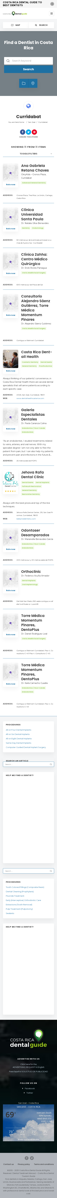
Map (17, 25)
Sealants (10, 913)
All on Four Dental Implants (18, 730)
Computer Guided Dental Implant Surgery (26, 747)
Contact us (8, 1164)
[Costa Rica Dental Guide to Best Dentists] (15, 13)
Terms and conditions (44, 1164)
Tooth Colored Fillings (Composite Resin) (25, 887)
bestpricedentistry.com (26, 519)
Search (43, 25)
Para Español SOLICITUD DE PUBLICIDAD (28, 1071)
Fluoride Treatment (15, 896)
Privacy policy (24, 1164)
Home (21, 122)
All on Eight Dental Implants (19, 738)
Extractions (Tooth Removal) (19, 904)
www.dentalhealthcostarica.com (30, 398)
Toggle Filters (28, 153)
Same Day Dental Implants (18, 743)
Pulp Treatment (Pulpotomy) (19, 909)
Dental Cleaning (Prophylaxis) (20, 891)
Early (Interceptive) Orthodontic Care (23, 900)
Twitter (29, 1093)
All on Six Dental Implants (18, 734)
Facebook (30, 1088)
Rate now (10, 184)
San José (31, 122)
